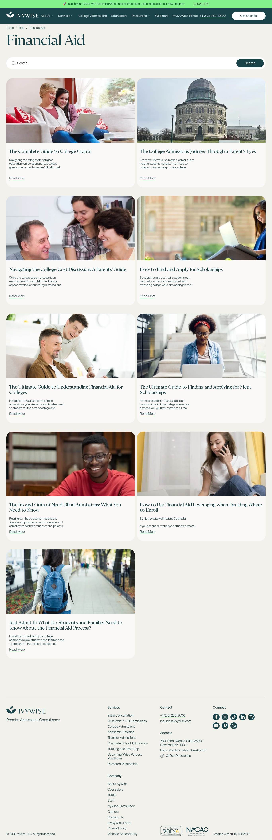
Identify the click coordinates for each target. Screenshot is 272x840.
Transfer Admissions (122, 738)
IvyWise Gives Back (121, 806)
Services (64, 16)
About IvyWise (117, 784)
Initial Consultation (120, 716)
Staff (111, 801)
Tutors (112, 795)
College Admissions (92, 16)
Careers (113, 812)
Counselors (119, 16)
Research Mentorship (123, 764)
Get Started (248, 16)
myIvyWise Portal (185, 16)
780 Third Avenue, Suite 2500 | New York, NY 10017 (181, 743)
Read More (17, 178)
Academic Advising (121, 732)
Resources (139, 16)
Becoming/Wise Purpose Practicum (125, 756)
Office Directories (178, 756)
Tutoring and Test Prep (123, 749)
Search (250, 63)
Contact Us (115, 817)
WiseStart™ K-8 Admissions (127, 721)
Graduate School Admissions (128, 743)
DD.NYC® (243, 834)
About (45, 16)
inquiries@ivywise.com (175, 721)
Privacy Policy (117, 828)
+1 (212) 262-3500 (213, 16)
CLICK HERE (201, 4)
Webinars (161, 16)
